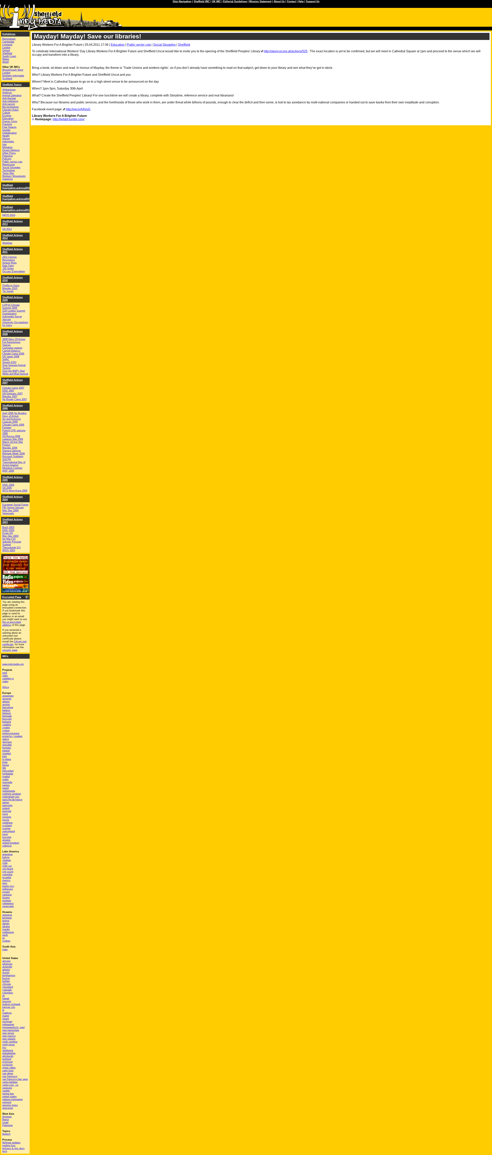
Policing (6, 158)
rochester (7, 1064)
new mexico (9, 1036)
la (3, 1010)
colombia (7, 874)
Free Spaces (9, 127)
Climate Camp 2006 (13, 424)
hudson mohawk (11, 1004)
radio (5, 675)
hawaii (5, 998)
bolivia (5, 857)
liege (4, 762)
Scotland (7, 78)
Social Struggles (164, 44)
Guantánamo (9, 313)
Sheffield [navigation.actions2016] (16, 186)
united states (9, 1096)
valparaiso (8, 903)
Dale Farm (8, 265)
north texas (8, 1044)
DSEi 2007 (8, 390)
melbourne (8, 932)
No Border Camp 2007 (14, 399)
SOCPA (6, 459)
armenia (6, 698)
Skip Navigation (182, 1)
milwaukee (8, 1024)
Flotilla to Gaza (10, 285)
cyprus (6, 730)
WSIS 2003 (8, 550)
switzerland (8, 831)
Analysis (7, 92)
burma (5, 920)
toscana (6, 837)
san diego (7, 1073)
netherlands (8, 791)
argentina (7, 854)
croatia (6, 727)
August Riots (9, 262)
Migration (7, 147)
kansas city (8, 1007)
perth (5, 935)
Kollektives (8, 34)
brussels (7, 718)
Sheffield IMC (202, 1)
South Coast (9, 56)
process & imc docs (13, 1148)
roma (5, 814)
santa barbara (9, 1082)
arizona (6, 961)
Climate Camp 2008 (13, 353)
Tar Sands (8, 291)
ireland (6, 750)
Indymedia (8, 141)
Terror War (8, 173)
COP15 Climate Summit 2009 (11, 306)
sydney (6, 940)
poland (6, 808)
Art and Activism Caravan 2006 (11, 420)
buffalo (6, 981)
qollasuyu (7, 889)
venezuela (8, 906)
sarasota (7, 1087)
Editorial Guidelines (235, 1)
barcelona (7, 707)
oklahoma (7, 1050)
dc (3, 995)
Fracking (7, 124)
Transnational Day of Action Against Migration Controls (13, 465)
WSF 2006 (8, 470)
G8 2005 (7, 487)
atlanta (6, 969)
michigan (7, 1021)
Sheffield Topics (12, 84)
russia (5, 819)
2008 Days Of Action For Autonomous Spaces (13, 342)
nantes (6, 785)
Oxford (6, 50)
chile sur (7, 865)
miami (5, 1018)
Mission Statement (260, 1)
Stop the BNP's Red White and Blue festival (15, 372)
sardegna (7, 822)
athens (6, 701)
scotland (7, 825)
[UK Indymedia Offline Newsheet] (15, 591)
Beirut (5, 1119)
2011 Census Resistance (9, 258)
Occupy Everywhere (13, 271)
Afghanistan (9, 89)
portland (6, 1059)
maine (5, 1015)
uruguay (6, 900)
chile (4, 863)
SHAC (5, 359)
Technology (8, 170)
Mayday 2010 (9, 288)
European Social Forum (15, 504)
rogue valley (9, 1067)
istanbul (6, 753)
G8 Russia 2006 (11, 436)
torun (5, 834)
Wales (5, 59)
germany (7, 742)
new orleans (9, 1038)
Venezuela (8, 513)
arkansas (7, 963)
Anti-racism (8, 104)
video (5, 681)
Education (118, 44)
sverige (6, 828)
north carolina (9, 1041)
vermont (6, 1102)
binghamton (8, 975)
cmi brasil (7, 868)
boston (6, 978)
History (6, 138)
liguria (5, 765)
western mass (10, 1105)
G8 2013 (7, 229)
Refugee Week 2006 (13, 453)
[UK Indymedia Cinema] (15, 587)
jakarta (6, 926)
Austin (5, 972)
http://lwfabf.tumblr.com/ (68, 119)
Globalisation (9, 132)
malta (5, 779)
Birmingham (9, 38)
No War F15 (9, 538)
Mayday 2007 (9, 396)
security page (9, 650)
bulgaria (6, 721)
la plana (6, 759)
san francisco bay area (15, 1079)
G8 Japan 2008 (10, 356)
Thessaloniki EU (11, 547)
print (4, 672)
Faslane (6, 427)
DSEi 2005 (8, 484)
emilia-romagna (10, 733)
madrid (6, 776)
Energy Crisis (9, 121)
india (4, 949)
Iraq (4, 144)
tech (4, 1151)
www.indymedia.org (13, 664)
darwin (5, 923)
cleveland (7, 987)
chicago (6, 984)
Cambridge (8, 41)
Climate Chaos (10, 109)
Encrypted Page (11, 597)
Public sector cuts (139, 44)
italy (4, 756)
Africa (5, 687)
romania (6, 816)
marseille (7, 782)
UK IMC (216, 1)
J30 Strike (8, 268)
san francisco (9, 1076)
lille (4, 767)
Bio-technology (10, 106)
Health (5, 135)
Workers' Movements (14, 176)
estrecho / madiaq (12, 736)
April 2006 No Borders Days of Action (14, 415)
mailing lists (9, 1145)
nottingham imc (10, 796)
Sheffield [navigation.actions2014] (16, 209)
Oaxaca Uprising (11, 450)
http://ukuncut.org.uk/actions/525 (286, 51)
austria (6, 704)
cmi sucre (7, 871)
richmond (7, 1061)
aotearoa (7, 914)
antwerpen (8, 695)
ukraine (6, 840)
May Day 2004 (10, 510)
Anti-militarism (10, 101)
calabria (6, 724)
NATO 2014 (8, 215)
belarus (6, 710)
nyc (4, 1047)
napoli (5, 788)
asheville (7, 966)
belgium (6, 713)
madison (7, 1012)
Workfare (7, 243)
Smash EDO (9, 362)
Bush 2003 (8, 527)
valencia (7, 845)
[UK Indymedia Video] (15, 582)
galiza (5, 739)
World (5, 62)
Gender (6, 130)
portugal (6, 811)
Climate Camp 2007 (13, 387)
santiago (7, 894)
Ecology (6, 115)
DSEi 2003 (8, 530)
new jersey (8, 1033)
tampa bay (8, 1093)
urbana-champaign (12, 1099)
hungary (6, 747)
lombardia (7, 773)
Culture (6, 112)
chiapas (6, 860)
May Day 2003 (10, 536)
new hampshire (10, 1030)
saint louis (8, 1070)
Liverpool (7, 44)
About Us (279, 1)
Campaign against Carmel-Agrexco (12, 349)
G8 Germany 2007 (12, 393)
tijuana (6, 897)
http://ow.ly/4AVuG (78, 109)
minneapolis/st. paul (13, 1027)
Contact (291, 1)
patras (5, 802)
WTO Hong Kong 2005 (14, 490)
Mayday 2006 (9, 447)
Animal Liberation (12, 95)
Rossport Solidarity (12, 456)
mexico (6, 880)
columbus (7, 992)
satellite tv (8, 678)
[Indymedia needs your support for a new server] (15, 573)
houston (6, 1001)
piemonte (7, 805)
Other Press (9, 153)
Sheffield (184, 44)
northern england (11, 793)
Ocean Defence (11, 150)
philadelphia (8, 1053)
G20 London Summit (13, 310)
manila (6, 929)
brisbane (7, 917)
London (6, 47)
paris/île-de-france (12, 799)
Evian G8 (7, 533)
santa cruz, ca (10, 1085)
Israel (5, 1122)
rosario (6, 891)
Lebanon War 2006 (12, 439)
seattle (6, 1090)
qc (3, 938)
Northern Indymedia (13, 75)
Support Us (312, 1)
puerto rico (8, 886)
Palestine (7, 155)
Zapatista (7, 179)
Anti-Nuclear (9, 98)
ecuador (6, 877)
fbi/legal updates (11, 1142)
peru (4, 883)
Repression (8, 164)
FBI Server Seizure (13, 507)
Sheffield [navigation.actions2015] (16, 197)
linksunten (8, 770)
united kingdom (10, 842)
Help (301, 1)
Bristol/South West (12, 69)
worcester (7, 1108)
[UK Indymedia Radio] (15, 578)
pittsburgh (7, 1056)
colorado (7, 989)
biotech (6, 1134)
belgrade (7, 716)
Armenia (7, 1116)
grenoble (7, 744)
